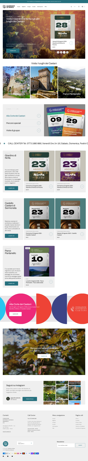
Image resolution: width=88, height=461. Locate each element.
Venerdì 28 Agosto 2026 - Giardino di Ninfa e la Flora (59, 43)
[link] (63, 26)
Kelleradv (12, 450)
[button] (71, 6)
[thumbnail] (58, 52)
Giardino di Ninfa (11, 448)
